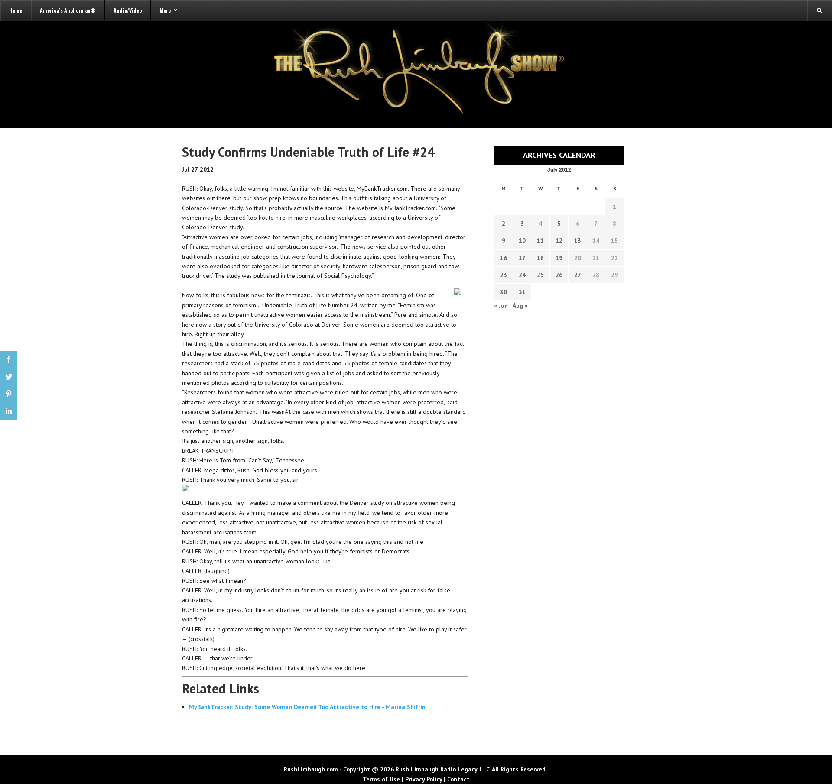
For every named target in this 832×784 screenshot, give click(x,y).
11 (540, 240)
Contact (458, 779)
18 (540, 258)
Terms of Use (381, 779)
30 (503, 292)
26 (559, 275)
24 (522, 275)
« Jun (501, 305)
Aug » (520, 305)
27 (577, 275)
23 (503, 275)
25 (540, 275)
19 (559, 258)
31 (522, 292)
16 (503, 258)
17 (522, 258)
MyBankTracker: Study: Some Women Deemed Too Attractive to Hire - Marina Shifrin (307, 707)
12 (559, 240)
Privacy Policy (423, 779)
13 (577, 240)
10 (522, 240)
